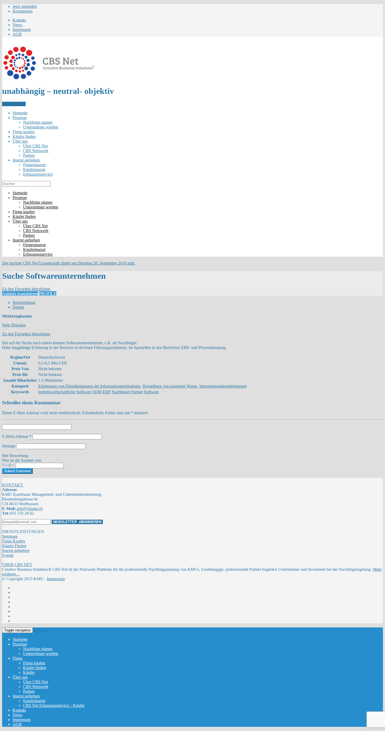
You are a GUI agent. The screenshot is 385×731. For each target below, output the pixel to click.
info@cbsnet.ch (29, 508)
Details (18, 307)
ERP (107, 392)
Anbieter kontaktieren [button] (20, 293)
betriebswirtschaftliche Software (64, 392)
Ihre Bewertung (15, 455)
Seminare (10, 536)
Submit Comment (17, 471)
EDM (97, 392)
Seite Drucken (14, 325)
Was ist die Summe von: (22, 460)
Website (8, 446)
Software (151, 392)
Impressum (56, 579)
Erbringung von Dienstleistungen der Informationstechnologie (89, 386)
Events (7, 555)
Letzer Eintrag (14, 104)
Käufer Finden (14, 546)
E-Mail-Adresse (16, 436)
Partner (137, 392)
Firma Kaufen (13, 541)
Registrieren (22, 11)
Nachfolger (121, 392)
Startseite (40, 630)
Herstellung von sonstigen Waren (169, 386)
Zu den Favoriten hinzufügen (26, 334)
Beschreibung (24, 302)
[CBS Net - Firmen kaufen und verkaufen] (48, 78)
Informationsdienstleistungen (223, 386)
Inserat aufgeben (15, 550)
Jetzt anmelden (25, 6)
